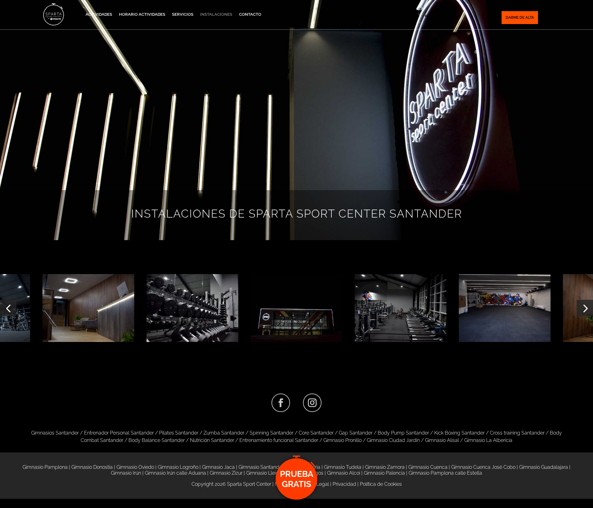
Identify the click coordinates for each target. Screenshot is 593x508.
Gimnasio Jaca (218, 467)
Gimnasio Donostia (92, 467)
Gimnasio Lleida (264, 473)
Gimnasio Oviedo (135, 467)
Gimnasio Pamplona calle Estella (445, 473)
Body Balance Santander (156, 440)
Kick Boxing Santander (459, 433)
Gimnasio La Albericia (488, 440)
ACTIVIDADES (99, 14)
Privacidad (344, 484)
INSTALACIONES (216, 14)
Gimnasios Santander (55, 433)
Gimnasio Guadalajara (543, 467)
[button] (8, 308)
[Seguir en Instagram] (312, 402)
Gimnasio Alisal (442, 440)
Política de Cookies (381, 484)
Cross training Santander (517, 433)
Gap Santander (355, 433)
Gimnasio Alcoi (343, 473)
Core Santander (316, 433)
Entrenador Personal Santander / (121, 433)
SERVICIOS (182, 14)
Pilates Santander (178, 433)
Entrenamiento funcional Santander (278, 440)
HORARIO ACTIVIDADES (142, 14)
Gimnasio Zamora (385, 467)
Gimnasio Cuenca (428, 467)
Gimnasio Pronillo (342, 440)
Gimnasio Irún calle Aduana (175, 473)
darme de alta (520, 17)
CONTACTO (250, 14)
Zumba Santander (224, 433)
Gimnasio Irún (126, 473)
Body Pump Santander (403, 433)
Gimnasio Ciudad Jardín (393, 440)
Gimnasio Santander (261, 467)
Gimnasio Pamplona (45, 467)
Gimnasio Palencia (384, 473)
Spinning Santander (271, 433)
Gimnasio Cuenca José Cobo (483, 467)
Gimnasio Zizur (226, 473)
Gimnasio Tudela (342, 467)
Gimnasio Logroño (178, 467)
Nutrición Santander (212, 440)
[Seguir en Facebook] (280, 402)
